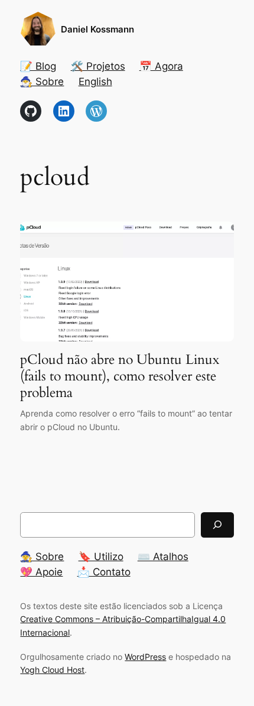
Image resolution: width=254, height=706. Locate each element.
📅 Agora (161, 66)
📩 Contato (104, 572)
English (95, 81)
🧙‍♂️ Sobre (42, 81)
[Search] (217, 525)
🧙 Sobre (42, 556)
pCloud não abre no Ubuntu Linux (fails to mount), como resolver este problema (119, 376)
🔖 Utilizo (101, 556)
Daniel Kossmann (97, 29)
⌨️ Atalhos (163, 556)
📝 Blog (38, 66)
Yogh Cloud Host (52, 670)
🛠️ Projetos (98, 66)
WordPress (145, 657)
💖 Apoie (41, 572)
